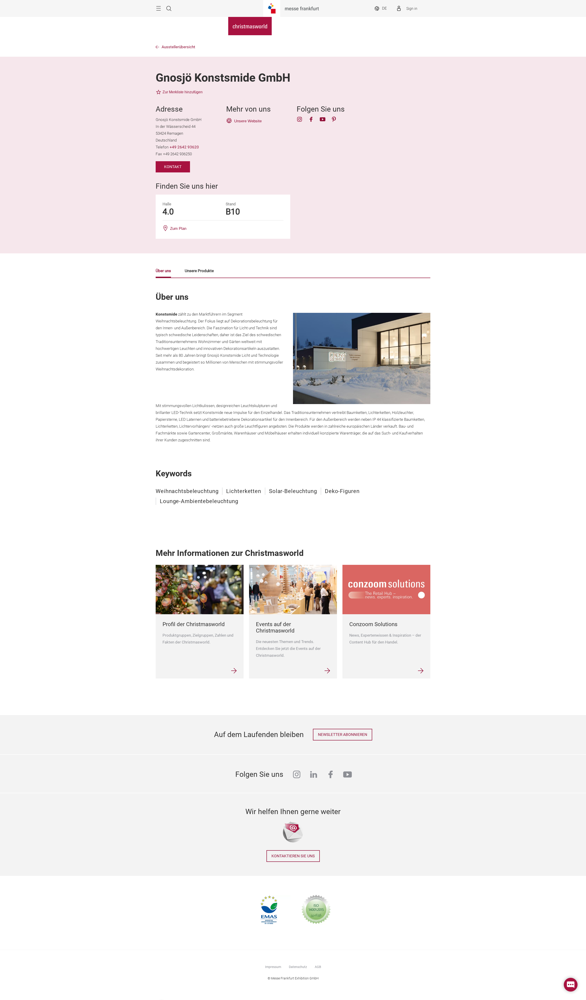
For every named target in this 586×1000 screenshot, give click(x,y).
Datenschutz (298, 967)
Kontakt (173, 167)
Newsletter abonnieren (342, 734)
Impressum (273, 967)
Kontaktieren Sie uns (293, 856)
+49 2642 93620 (184, 147)
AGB (318, 967)
